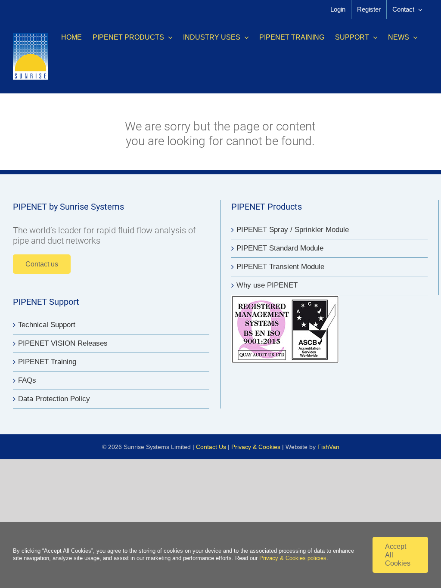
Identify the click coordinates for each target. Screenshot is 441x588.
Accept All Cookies (397, 554)
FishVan (328, 446)
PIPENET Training (47, 362)
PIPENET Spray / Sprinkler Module (292, 230)
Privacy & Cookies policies (292, 558)
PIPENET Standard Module (279, 248)
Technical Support (46, 325)
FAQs (27, 380)
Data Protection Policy (54, 399)
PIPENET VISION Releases (63, 343)
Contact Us (211, 446)
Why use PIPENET (267, 285)
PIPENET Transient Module (280, 267)
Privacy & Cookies (255, 446)
